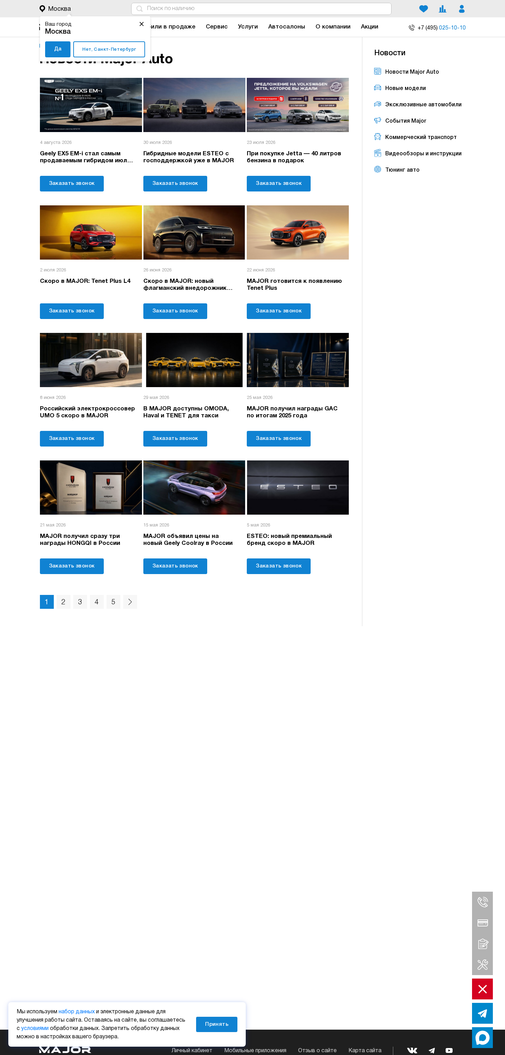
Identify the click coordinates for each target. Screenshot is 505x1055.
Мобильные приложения (255, 1050)
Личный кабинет (191, 1050)
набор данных (77, 1011)
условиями (35, 1028)
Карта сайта (364, 1050)
